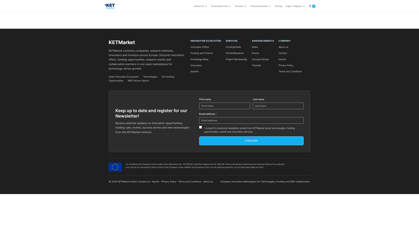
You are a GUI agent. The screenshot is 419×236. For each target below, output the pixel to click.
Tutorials (256, 65)
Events (255, 53)
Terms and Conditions (290, 71)
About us (283, 47)
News (255, 47)
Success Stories (260, 59)
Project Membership (236, 59)
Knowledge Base (199, 59)
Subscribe (251, 140)
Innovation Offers (200, 47)
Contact (283, 53)
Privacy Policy (286, 65)
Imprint (282, 59)
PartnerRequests (235, 53)
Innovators (196, 65)
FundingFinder (233, 47)
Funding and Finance (202, 53)
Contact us (144, 181)
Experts (195, 71)
